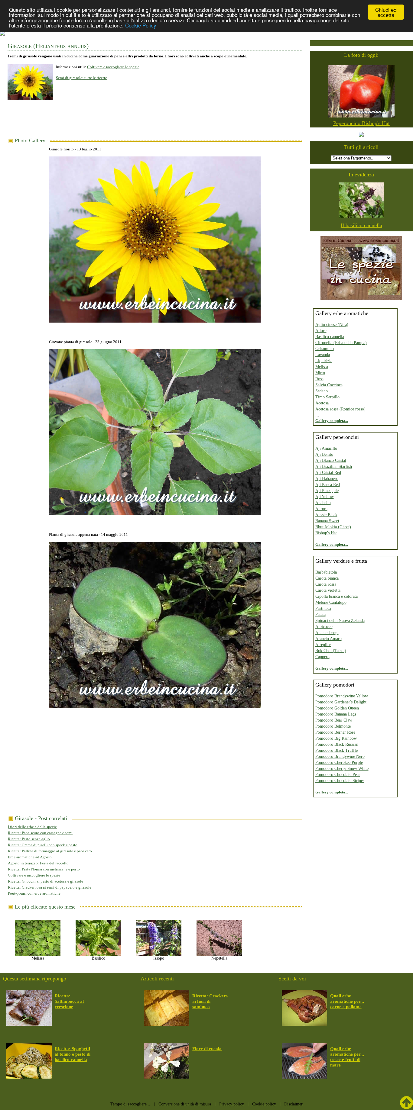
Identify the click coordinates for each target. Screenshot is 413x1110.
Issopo (158, 958)
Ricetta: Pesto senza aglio (29, 839)
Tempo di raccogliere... (130, 1104)
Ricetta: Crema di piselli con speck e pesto (42, 845)
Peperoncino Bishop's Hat (361, 123)
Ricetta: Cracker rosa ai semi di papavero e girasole (49, 887)
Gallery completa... (331, 420)
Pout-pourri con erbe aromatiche (34, 893)
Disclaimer (293, 1104)
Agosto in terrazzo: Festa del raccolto (38, 863)
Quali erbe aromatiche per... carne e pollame (347, 1001)
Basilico (98, 958)
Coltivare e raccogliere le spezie (113, 67)
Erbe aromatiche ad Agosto (30, 857)
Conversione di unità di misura (184, 1104)
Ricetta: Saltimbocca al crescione (69, 1001)
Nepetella (219, 958)
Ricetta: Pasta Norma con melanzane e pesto (44, 869)
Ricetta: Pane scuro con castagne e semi (40, 833)
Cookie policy (264, 1104)
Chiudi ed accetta (385, 12)
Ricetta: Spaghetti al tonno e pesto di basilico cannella (72, 1054)
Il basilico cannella (361, 225)
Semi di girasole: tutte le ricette (81, 78)
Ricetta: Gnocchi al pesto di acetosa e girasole (45, 881)
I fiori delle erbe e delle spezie (32, 827)
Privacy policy (231, 1104)
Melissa (37, 958)
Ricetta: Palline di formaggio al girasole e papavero (50, 851)
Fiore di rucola (207, 1048)
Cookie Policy (140, 25)
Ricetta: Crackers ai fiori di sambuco (210, 1001)
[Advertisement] (155, 121)
